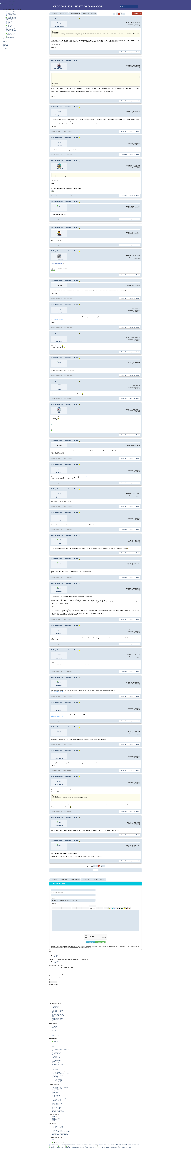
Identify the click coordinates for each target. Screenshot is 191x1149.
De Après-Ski (55, 1090)
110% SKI (54, 1094)
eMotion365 (55, 1129)
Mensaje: (53, 903)
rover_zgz (59, 145)
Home (53, 1046)
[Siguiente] (124, 14)
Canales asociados (56, 1052)
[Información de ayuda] (138, 906)
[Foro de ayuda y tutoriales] (117, 6)
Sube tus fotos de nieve (58, 1058)
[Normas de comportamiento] (116, 6)
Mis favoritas (57, 956)
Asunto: (53, 898)
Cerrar (51, 984)
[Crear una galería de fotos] (97, 908)
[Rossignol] (52, 1146)
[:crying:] (122, 908)
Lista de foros (63, 13)
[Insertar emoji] (138, 911)
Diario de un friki (56, 1108)
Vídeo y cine (55, 1056)
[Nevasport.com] (4, 3)
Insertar (55, 984)
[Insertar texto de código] (80, 908)
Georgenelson (59, 26)
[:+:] (129, 908)
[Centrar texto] (82, 908)
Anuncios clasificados (57, 1018)
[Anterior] (114, 14)
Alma (59, 520)
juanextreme (59, 366)
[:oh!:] (119, 908)
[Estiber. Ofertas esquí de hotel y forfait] (59, 1147)
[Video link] (87, 908)
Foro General (55, 1069)
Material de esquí (56, 1060)
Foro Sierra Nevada (57, 1080)
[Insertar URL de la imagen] (85, 908)
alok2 (59, 389)
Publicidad (54, 1017)
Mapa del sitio (55, 1006)
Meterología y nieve (57, 1077)
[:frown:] (114, 908)
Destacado (54, 13)
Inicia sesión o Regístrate (89, 13)
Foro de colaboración (57, 1071)
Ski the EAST (55, 1096)
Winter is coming (56, 1095)
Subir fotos (57, 954)
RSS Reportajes (56, 1118)
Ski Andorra (55, 1076)
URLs (55, 963)
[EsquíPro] (55, 1041)
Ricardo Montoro (56, 1107)
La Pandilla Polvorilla (57, 1130)
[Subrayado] (58, 908)
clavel (59, 567)
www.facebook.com (84, 477)
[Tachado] (60, 908)
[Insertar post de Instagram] (102, 908)
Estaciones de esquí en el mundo (60, 1049)
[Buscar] (118, 6)
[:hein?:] (124, 908)
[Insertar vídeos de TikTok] (107, 908)
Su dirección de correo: (57, 892)
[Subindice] (63, 908)
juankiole (59, 497)
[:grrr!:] (117, 908)
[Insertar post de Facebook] (100, 908)
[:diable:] (127, 908)
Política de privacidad (57, 1010)
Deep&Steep (55, 1104)
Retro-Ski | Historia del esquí (59, 1098)
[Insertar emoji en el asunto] (94, 900)
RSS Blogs (54, 1119)
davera (59, 412)
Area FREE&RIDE (56, 1081)
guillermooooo (59, 735)
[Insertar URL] (73, 908)
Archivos (56, 961)
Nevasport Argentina (57, 1064)
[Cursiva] (55, 908)
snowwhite (59, 658)
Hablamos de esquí (57, 1103)
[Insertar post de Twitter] (105, 908)
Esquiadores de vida (57, 1110)
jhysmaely (59, 341)
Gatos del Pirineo (56, 1100)
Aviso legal (54, 1008)
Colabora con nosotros (57, 1014)
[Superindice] (65, 908)
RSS (96, 870)
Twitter (54, 1027)
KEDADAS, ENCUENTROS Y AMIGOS (77, 6)
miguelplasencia (59, 68)
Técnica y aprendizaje (57, 1075)
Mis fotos (56, 955)
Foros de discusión (56, 1053)
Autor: (52, 888)
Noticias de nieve (56, 1048)
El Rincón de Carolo (57, 1088)
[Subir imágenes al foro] (92, 906)
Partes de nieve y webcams (59, 1054)
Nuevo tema (137, 13)
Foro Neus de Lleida (57, 1079)
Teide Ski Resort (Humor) (58, 1111)
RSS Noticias (55, 1117)
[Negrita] (53, 908)
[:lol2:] (112, 908)
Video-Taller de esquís (57, 1126)
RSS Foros (54, 1121)
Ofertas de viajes (56, 1057)
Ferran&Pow (55, 1106)
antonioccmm (59, 784)
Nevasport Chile (56, 1063)
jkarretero (59, 472)
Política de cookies (57, 1011)
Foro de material (56, 1072)
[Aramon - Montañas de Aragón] (60, 1146)
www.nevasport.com (57, 319)
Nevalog (54, 1061)
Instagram (54, 1029)
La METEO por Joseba (57, 1127)
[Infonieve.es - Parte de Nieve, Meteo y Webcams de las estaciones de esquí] (119, 1144)
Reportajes (55, 1050)
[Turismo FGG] (108, 1146)
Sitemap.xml (55, 1007)
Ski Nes (54, 1091)
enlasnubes (59, 259)
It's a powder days (56, 1099)
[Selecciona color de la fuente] (68, 908)
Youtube (54, 1030)
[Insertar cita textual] (77, 908)
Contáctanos (55, 1013)
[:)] (109, 908)
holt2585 (59, 235)
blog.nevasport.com (57, 1019)
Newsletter (55, 1021)
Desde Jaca (55, 1092)
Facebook (54, 1026)
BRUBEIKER (59, 168)
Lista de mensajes (75, 13)
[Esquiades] (80, 1146)
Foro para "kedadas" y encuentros (60, 1073)
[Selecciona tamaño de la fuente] (70, 908)
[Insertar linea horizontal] (75, 908)
